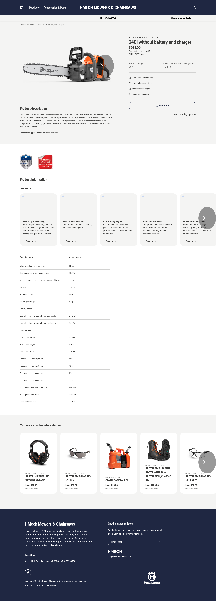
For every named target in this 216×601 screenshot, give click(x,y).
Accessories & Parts (55, 7)
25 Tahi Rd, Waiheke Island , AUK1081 (42, 561)
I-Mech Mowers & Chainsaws (108, 7)
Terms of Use (51, 585)
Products (34, 7)
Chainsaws (31, 25)
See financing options (184, 114)
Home (22, 25)
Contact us (164, 105)
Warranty (28, 585)
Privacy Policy (39, 585)
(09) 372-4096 (68, 561)
